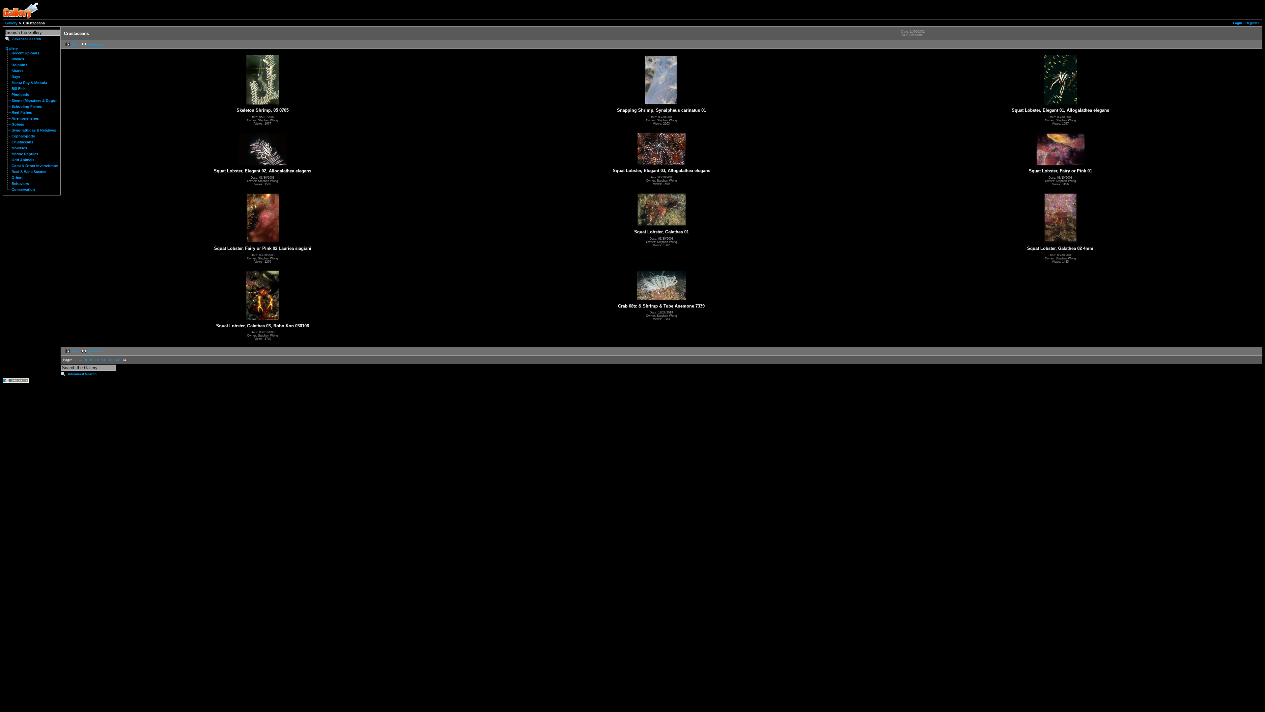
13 (117, 360)
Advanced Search (26, 39)
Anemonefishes (25, 118)
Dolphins (19, 65)
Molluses (19, 148)
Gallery (11, 23)
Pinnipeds (20, 95)
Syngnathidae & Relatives (34, 130)
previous (95, 44)
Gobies (18, 124)
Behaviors (20, 184)
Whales (18, 59)
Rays (16, 77)
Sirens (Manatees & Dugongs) (37, 101)
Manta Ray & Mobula (29, 83)
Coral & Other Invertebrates (35, 166)
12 (110, 360)
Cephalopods (23, 136)
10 (97, 360)
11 (103, 360)
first (75, 44)
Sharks (17, 71)
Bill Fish (19, 89)
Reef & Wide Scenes (29, 172)
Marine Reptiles (25, 154)
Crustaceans (22, 142)
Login (1237, 23)
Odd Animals (23, 160)
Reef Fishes (22, 112)
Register (1252, 23)
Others (17, 178)
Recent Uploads (25, 53)
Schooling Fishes (27, 106)
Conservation (23, 190)
